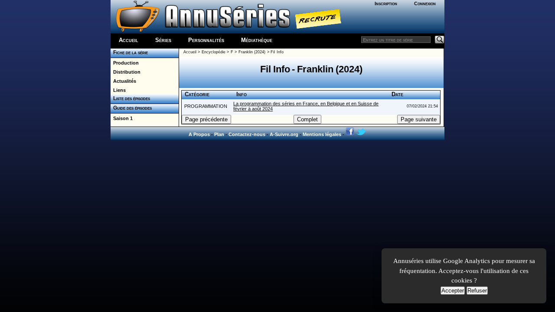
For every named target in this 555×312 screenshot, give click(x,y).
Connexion (425, 3)
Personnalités (206, 40)
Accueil (128, 40)
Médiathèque (256, 40)
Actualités (123, 81)
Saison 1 (122, 118)
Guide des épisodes (131, 108)
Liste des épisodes (130, 98)
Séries (163, 40)
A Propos (199, 134)
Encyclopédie (213, 52)
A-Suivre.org (284, 134)
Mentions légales (322, 134)
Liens (118, 90)
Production (125, 62)
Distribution (125, 72)
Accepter (452, 290)
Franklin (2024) (251, 52)
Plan (219, 134)
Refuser (477, 290)
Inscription (386, 3)
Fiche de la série (129, 52)
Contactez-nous (247, 134)
